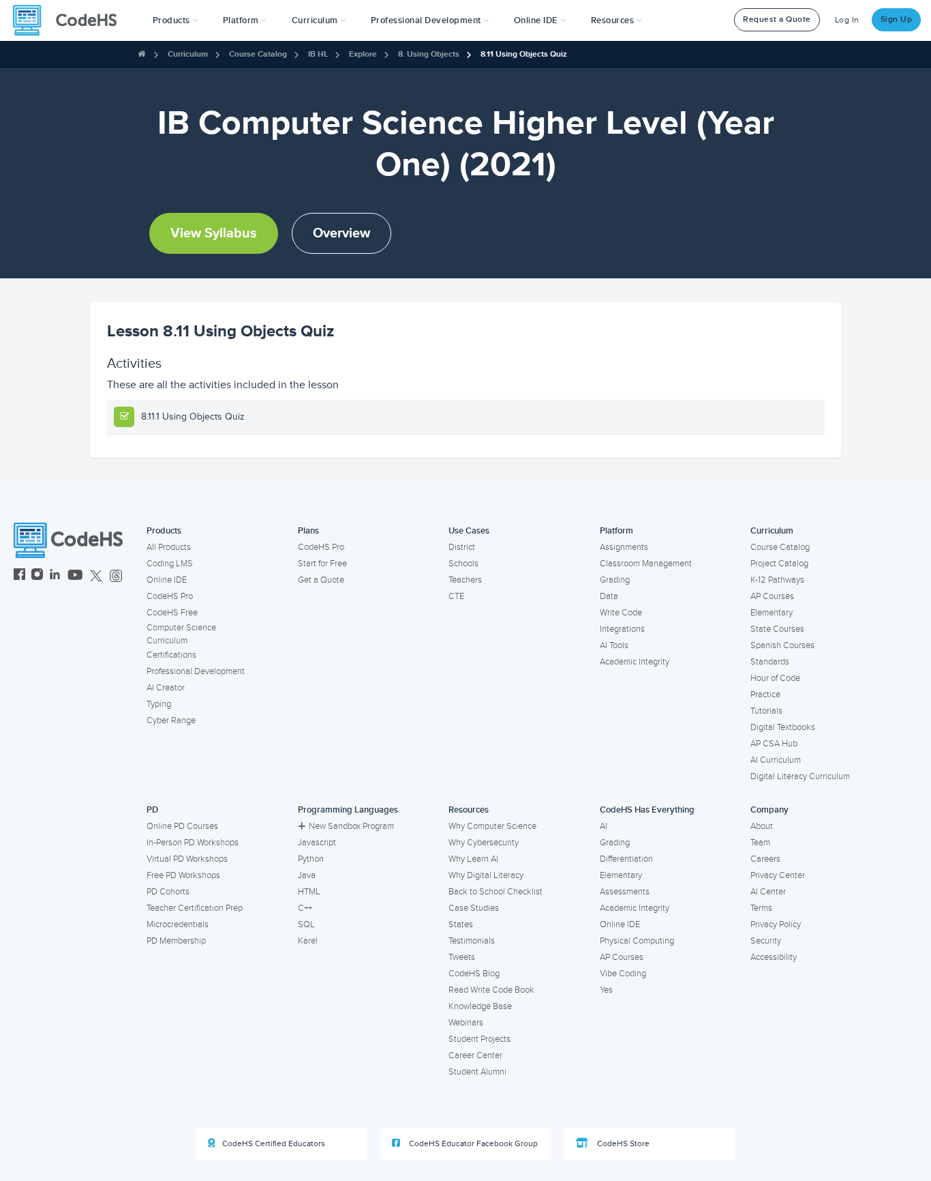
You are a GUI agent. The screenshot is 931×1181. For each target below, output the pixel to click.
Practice (765, 694)
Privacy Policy (775, 924)
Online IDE (167, 579)
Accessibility (773, 957)
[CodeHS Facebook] (19, 576)
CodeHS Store (622, 1144)
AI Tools (614, 645)
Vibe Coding (623, 973)
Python (311, 859)
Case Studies (473, 908)
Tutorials (766, 710)
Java (307, 875)
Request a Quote (777, 19)
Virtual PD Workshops (187, 859)
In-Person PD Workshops (193, 842)
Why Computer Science (492, 826)
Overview (341, 233)
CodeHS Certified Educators (273, 1144)
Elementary (771, 612)
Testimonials (471, 940)
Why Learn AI (473, 859)
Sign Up (897, 19)
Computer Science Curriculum (181, 634)
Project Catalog (779, 563)
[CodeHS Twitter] (96, 576)
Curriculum (188, 54)
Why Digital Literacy (485, 875)
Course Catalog (258, 54)
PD (152, 810)
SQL (306, 924)
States (460, 924)
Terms (761, 908)
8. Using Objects (428, 54)
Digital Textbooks (782, 727)
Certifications (171, 655)
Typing (159, 704)
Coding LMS (170, 563)
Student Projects (479, 1039)
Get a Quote (321, 579)
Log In (847, 20)
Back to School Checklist (495, 891)
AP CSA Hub (773, 743)
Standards (769, 661)
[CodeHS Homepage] (70, 20)
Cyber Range (171, 720)
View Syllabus (213, 233)
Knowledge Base (480, 1006)
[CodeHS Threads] (116, 576)
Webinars (465, 1022)
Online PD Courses (182, 826)
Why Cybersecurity (483, 842)
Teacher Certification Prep (195, 908)
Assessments (625, 891)
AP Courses (772, 596)
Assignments (624, 547)
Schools (463, 563)
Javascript (317, 842)
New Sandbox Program (351, 826)
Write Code (621, 612)
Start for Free (322, 563)
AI (603, 826)
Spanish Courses (782, 645)
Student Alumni (477, 1071)
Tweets (461, 957)
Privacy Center (777, 875)
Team (760, 842)
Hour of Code (775, 678)
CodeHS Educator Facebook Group (472, 1144)
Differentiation (626, 859)
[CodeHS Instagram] (37, 576)
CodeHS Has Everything (647, 810)
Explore (363, 54)
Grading (615, 579)
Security (765, 940)
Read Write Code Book (491, 990)
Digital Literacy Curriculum (800, 776)
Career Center (475, 1055)
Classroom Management (646, 563)
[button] (175, 20)
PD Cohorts (168, 891)
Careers (765, 859)
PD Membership (176, 940)
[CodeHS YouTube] (75, 576)
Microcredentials (178, 924)
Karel (308, 940)
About (761, 826)
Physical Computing (637, 940)
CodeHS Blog (474, 973)
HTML (309, 891)
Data (609, 596)
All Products (169, 547)
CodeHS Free (172, 612)
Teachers (465, 579)
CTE (456, 596)
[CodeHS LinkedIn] (55, 576)
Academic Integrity (634, 661)
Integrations (622, 629)
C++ (305, 908)
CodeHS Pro (170, 596)
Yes (606, 990)
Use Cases (468, 531)
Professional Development (196, 671)
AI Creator (166, 687)
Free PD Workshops (183, 875)
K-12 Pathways (777, 579)
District (461, 547)
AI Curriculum (775, 760)
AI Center (768, 891)
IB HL (318, 54)
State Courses (777, 629)
